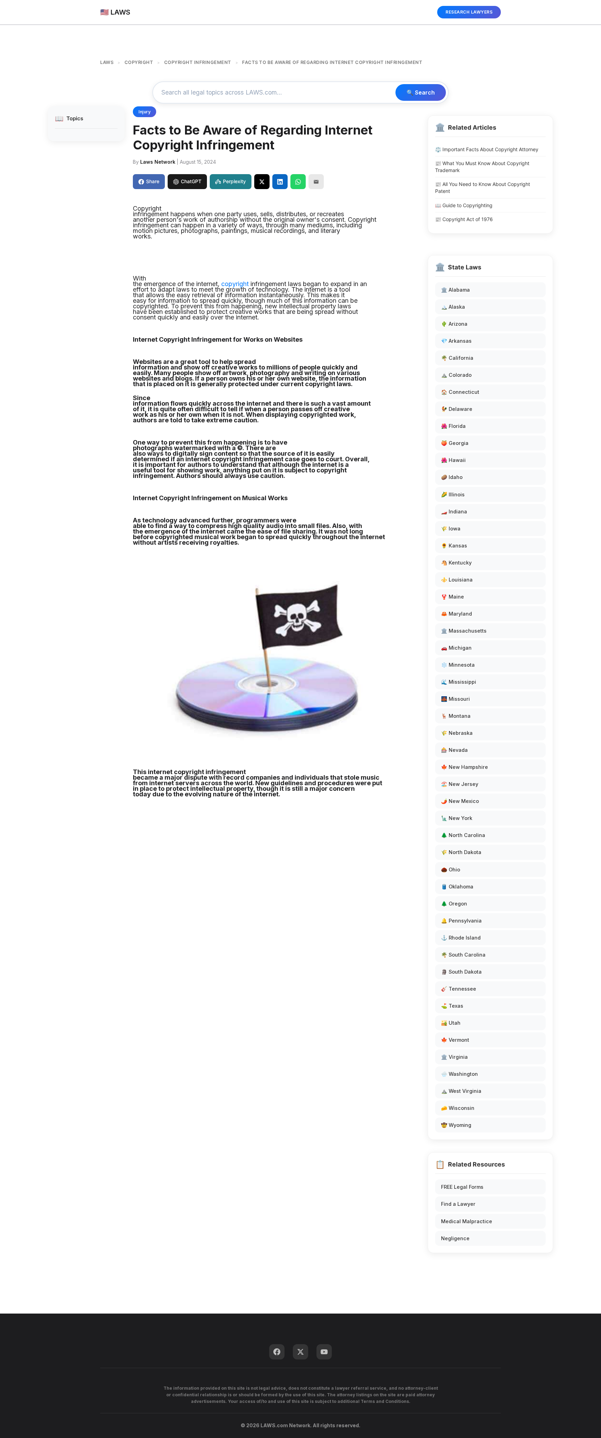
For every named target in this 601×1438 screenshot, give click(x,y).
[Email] (316, 181)
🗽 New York (456, 818)
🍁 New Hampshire (464, 767)
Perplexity (234, 181)
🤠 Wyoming (456, 1125)
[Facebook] (277, 1351)
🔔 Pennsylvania (461, 921)
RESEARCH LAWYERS (469, 12)
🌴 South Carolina (463, 955)
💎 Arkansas (456, 341)
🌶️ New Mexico (460, 801)
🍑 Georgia (454, 443)
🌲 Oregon (454, 904)
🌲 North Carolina (463, 835)
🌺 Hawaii (453, 460)
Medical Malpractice (466, 1221)
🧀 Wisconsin (457, 1108)
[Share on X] (262, 181)
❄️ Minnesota (458, 665)
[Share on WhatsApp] (298, 181)
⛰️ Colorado (456, 375)
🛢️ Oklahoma (457, 886)
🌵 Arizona (454, 324)
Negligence (455, 1238)
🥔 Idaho (452, 477)
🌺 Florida (453, 426)
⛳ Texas (452, 1006)
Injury (144, 111)
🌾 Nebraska (457, 733)
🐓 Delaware (456, 409)
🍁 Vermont (455, 1040)
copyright (235, 283)
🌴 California (457, 358)
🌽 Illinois (453, 494)
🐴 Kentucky (456, 563)
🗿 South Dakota (461, 972)
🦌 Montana (456, 716)
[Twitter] (300, 1351)
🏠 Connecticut (460, 392)
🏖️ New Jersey (459, 784)
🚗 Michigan (456, 648)
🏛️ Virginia (454, 1057)
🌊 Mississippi (458, 682)
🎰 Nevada (454, 750)
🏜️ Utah (450, 1023)
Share (152, 181)
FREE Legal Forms (462, 1187)
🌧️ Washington (459, 1074)
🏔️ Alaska (453, 307)
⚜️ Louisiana (457, 580)
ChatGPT (191, 181)
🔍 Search (421, 92)
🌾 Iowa (450, 528)
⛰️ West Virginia (461, 1091)
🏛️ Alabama (455, 290)
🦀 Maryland (456, 614)
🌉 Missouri (455, 699)
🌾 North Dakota (461, 852)
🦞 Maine (452, 597)
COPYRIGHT (139, 62)
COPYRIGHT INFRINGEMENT (197, 62)
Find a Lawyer (458, 1204)
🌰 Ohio (450, 869)
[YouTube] (324, 1351)
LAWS (106, 62)
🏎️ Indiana (454, 511)
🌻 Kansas (454, 546)
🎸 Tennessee (458, 989)
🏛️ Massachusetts (464, 631)
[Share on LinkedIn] (280, 181)
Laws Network (157, 162)
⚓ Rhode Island (461, 938)
